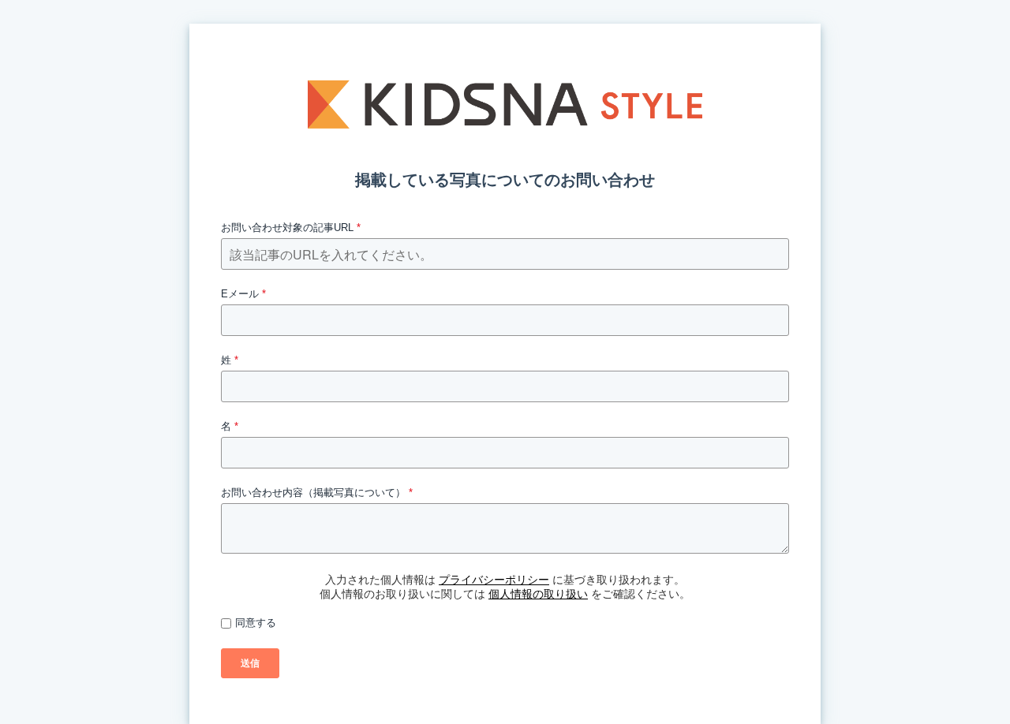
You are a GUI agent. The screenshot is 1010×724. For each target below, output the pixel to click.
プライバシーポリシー (494, 579)
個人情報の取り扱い (538, 594)
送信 (250, 663)
